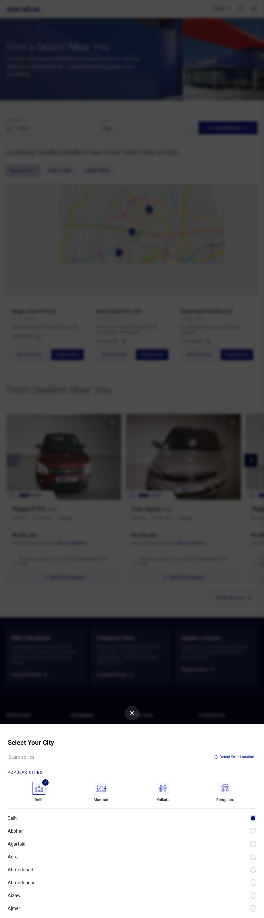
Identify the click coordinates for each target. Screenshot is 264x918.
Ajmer (14, 908)
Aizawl (15, 895)
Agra (13, 856)
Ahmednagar (21, 882)
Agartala (16, 844)
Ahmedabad (20, 869)
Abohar (15, 831)
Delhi (13, 818)
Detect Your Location (237, 757)
